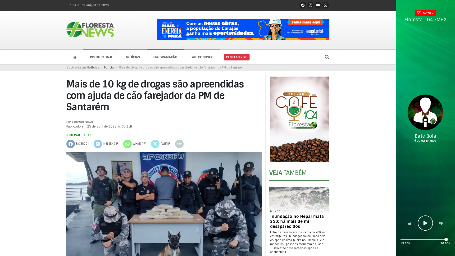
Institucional (101, 57)
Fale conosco (202, 57)
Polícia (109, 67)
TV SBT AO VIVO (236, 57)
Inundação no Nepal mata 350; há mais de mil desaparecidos (297, 221)
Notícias (133, 57)
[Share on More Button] (179, 144)
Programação (165, 57)
